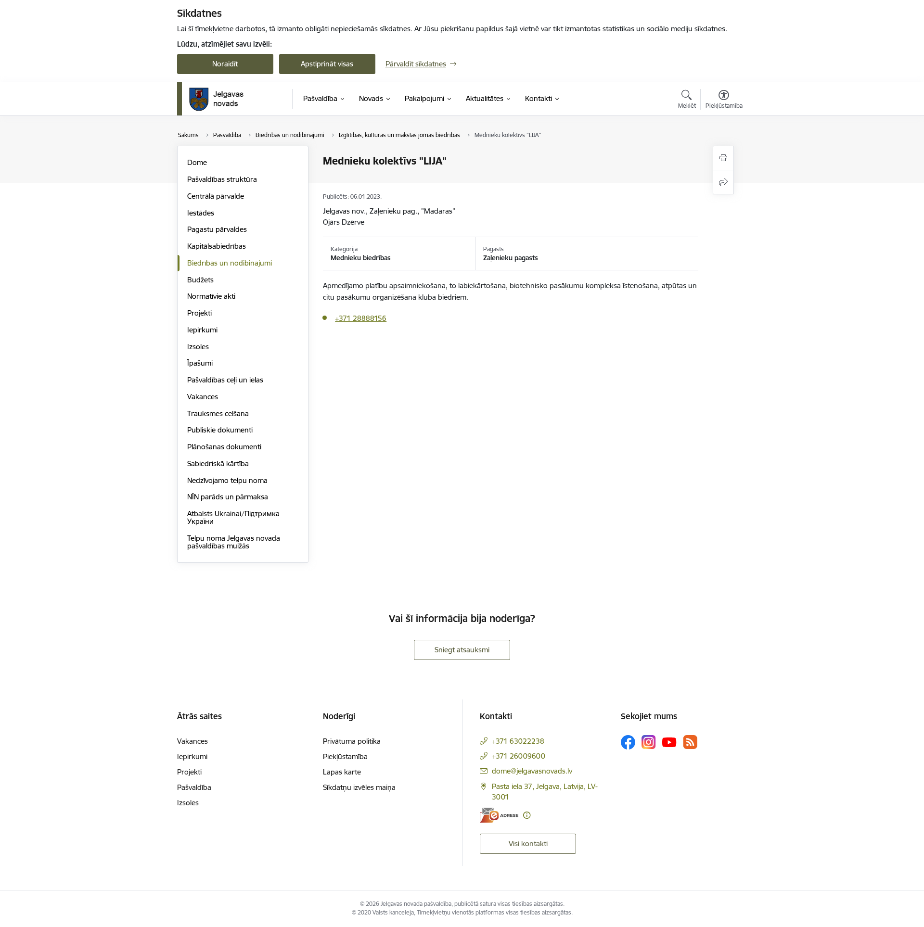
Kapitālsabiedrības (216, 246)
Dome (197, 162)
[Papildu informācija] (526, 815)
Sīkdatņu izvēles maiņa (359, 787)
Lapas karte (342, 771)
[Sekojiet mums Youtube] (669, 742)
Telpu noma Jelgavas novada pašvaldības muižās (233, 541)
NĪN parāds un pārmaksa (227, 496)
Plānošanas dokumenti (224, 446)
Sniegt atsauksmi (462, 649)
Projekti (199, 312)
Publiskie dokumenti (220, 429)
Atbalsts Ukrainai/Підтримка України (233, 517)
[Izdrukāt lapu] (723, 158)
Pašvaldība (194, 787)
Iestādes (200, 212)
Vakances (202, 396)
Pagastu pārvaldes (217, 229)
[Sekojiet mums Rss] (690, 742)
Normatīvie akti (211, 296)
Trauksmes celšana (218, 413)
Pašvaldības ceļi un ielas (225, 379)
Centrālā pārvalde (215, 196)
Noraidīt (225, 63)
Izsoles (198, 346)
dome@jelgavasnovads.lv (532, 770)
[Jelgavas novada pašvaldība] (222, 99)
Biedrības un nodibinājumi (229, 262)
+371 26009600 (518, 756)
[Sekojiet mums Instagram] (649, 742)
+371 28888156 (360, 318)
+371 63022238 (518, 741)
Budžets (200, 279)
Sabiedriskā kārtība (218, 463)
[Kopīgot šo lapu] (723, 182)
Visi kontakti (528, 843)
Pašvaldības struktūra (222, 179)
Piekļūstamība (345, 756)
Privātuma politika (352, 741)
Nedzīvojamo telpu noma (227, 480)
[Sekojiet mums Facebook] (628, 742)
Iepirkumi (202, 329)
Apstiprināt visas (327, 63)
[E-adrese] (499, 815)
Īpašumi (200, 363)
